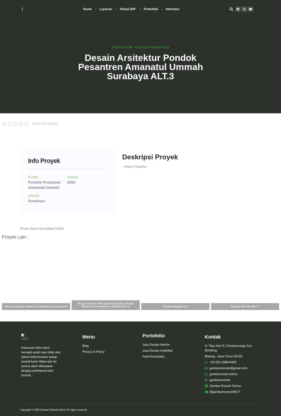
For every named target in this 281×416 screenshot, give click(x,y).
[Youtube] (250, 9)
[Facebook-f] (238, 9)
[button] (231, 9)
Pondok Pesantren (152, 47)
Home (87, 9)
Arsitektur (122, 47)
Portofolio (151, 9)
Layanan (105, 9)
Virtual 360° (128, 9)
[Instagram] (244, 9)
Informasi (172, 9)
